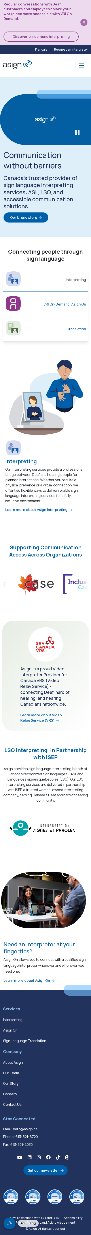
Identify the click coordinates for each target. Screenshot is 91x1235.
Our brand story (23, 217)
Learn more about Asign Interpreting (36, 509)
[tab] (45, 279)
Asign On (10, 1030)
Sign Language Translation (24, 1040)
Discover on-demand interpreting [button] (41, 36)
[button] (19, 1157)
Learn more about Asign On (27, 980)
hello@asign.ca (25, 1129)
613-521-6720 (26, 1136)
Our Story (11, 1083)
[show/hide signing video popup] (9, 1223)
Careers (10, 1094)
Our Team (11, 1073)
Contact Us (12, 1104)
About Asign (13, 1062)
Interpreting (13, 1019)
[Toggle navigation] (82, 65)
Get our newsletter (43, 1170)
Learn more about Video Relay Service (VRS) (41, 718)
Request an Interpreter (71, 49)
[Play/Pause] (77, 133)
